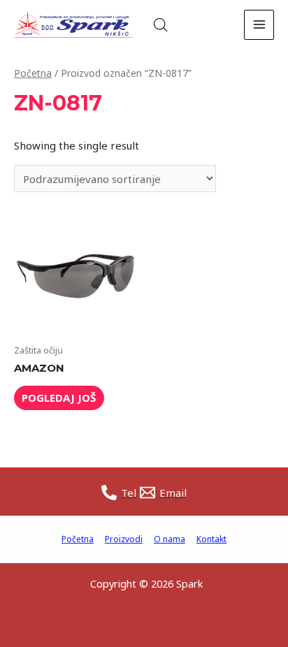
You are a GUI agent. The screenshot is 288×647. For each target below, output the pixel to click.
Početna (33, 73)
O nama (169, 539)
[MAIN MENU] (259, 25)
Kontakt (211, 539)
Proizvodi (124, 539)
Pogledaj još (59, 398)
